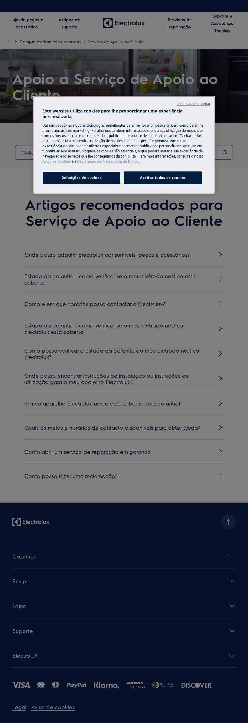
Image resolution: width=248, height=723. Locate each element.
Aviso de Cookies (56, 161)
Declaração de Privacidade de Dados (108, 161)
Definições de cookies (81, 177)
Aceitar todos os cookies (163, 177)
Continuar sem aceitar (193, 104)
